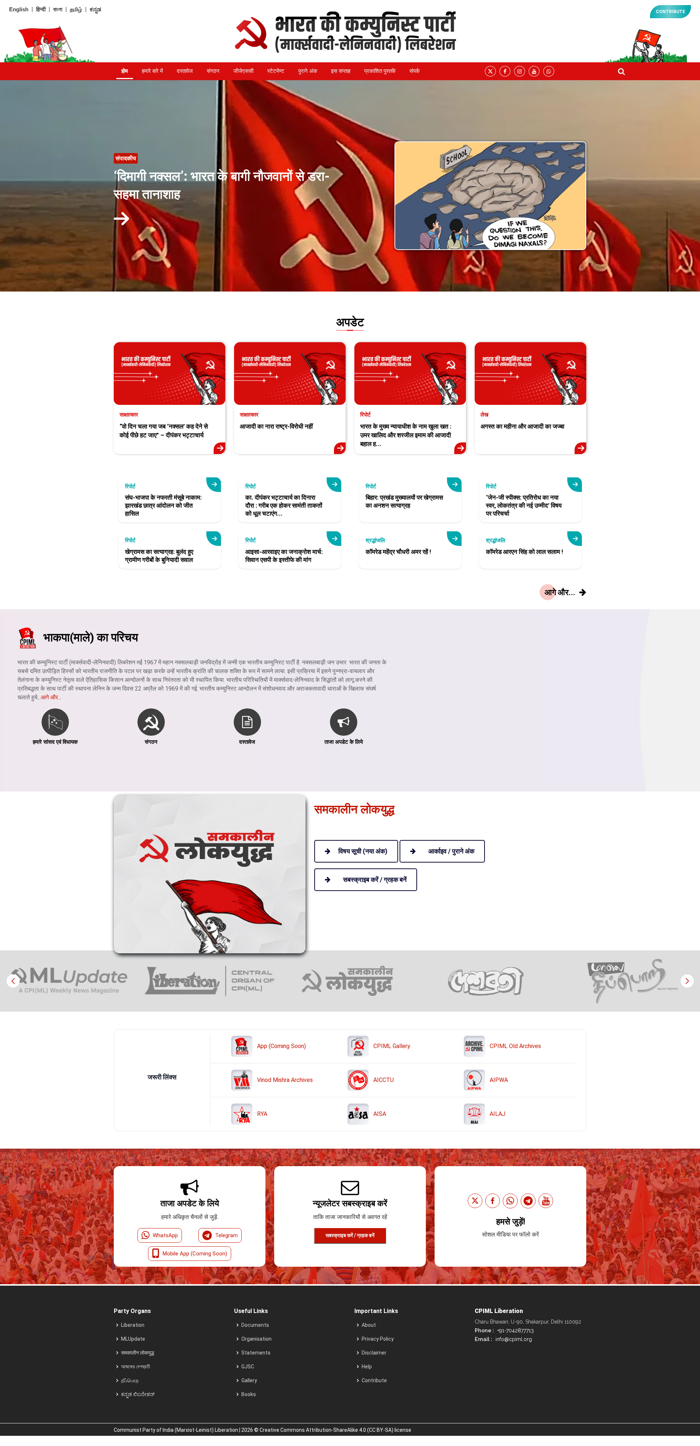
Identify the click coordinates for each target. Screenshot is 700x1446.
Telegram (226, 1235)
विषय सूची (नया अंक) (363, 851)
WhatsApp (165, 1235)
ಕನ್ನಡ (95, 9)
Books (248, 1394)
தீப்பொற (130, 1380)
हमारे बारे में (152, 71)
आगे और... (51, 697)
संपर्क (414, 71)
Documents (255, 1325)
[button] (687, 981)
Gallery (249, 1380)
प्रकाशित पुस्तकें (380, 71)
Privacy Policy (378, 1338)
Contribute (374, 1380)
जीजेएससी (243, 71)
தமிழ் (76, 9)
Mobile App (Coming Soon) (195, 1253)
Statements (256, 1352)
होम (124, 71)
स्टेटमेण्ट (275, 71)
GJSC (247, 1366)
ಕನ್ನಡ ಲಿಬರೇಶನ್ (138, 1394)
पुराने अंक (307, 71)
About (369, 1325)
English (18, 9)
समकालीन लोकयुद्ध (137, 1352)
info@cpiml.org (513, 1339)
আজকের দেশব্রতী (135, 1366)
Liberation (132, 1325)
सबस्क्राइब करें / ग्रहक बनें (350, 1235)
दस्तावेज (185, 71)
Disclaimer (374, 1352)
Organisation (256, 1338)
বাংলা (57, 9)
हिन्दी (41, 9)
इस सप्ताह (340, 71)
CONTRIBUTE (670, 11)
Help (367, 1366)
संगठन (213, 71)
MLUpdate (133, 1338)
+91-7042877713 (515, 1330)
